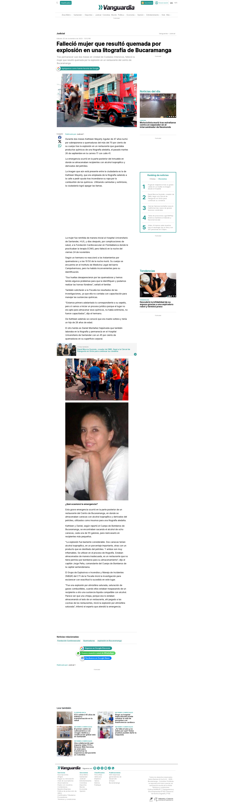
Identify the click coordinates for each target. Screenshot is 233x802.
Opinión (140, 15)
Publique (97, 785)
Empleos (97, 779)
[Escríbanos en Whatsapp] (113, 768)
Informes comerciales (124, 712)
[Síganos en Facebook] (94, 768)
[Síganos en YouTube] (105, 768)
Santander (78, 15)
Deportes (88, 15)
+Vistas (152, 179)
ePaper (60, 777)
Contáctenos (62, 787)
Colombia (106, 15)
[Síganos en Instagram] (102, 768)
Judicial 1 (80, 134)
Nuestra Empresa (64, 789)
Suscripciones (63, 775)
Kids (163, 15)
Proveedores (62, 797)
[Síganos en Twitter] (98, 768)
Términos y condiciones (67, 799)
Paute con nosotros (65, 785)
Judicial (98, 15)
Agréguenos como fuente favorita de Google (80, 68)
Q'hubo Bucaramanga (114, 782)
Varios (96, 781)
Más (168, 15)
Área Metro (66, 15)
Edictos (97, 783)
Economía (130, 15)
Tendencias (144, 300)
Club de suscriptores (65, 781)
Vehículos (98, 777)
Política (121, 15)
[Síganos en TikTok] (109, 768)
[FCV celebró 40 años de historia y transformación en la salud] (64, 718)
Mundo (114, 15)
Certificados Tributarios (66, 795)
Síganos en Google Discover (97, 648)
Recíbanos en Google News (97, 658)
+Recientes (162, 179)
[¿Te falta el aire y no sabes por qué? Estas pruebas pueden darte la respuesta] (105, 732)
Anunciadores (63, 783)
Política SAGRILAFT (154, 789)
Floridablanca (80, 712)
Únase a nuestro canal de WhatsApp (97, 653)
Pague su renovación (66, 779)
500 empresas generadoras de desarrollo (115, 777)
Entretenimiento (152, 15)
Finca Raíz (98, 775)
